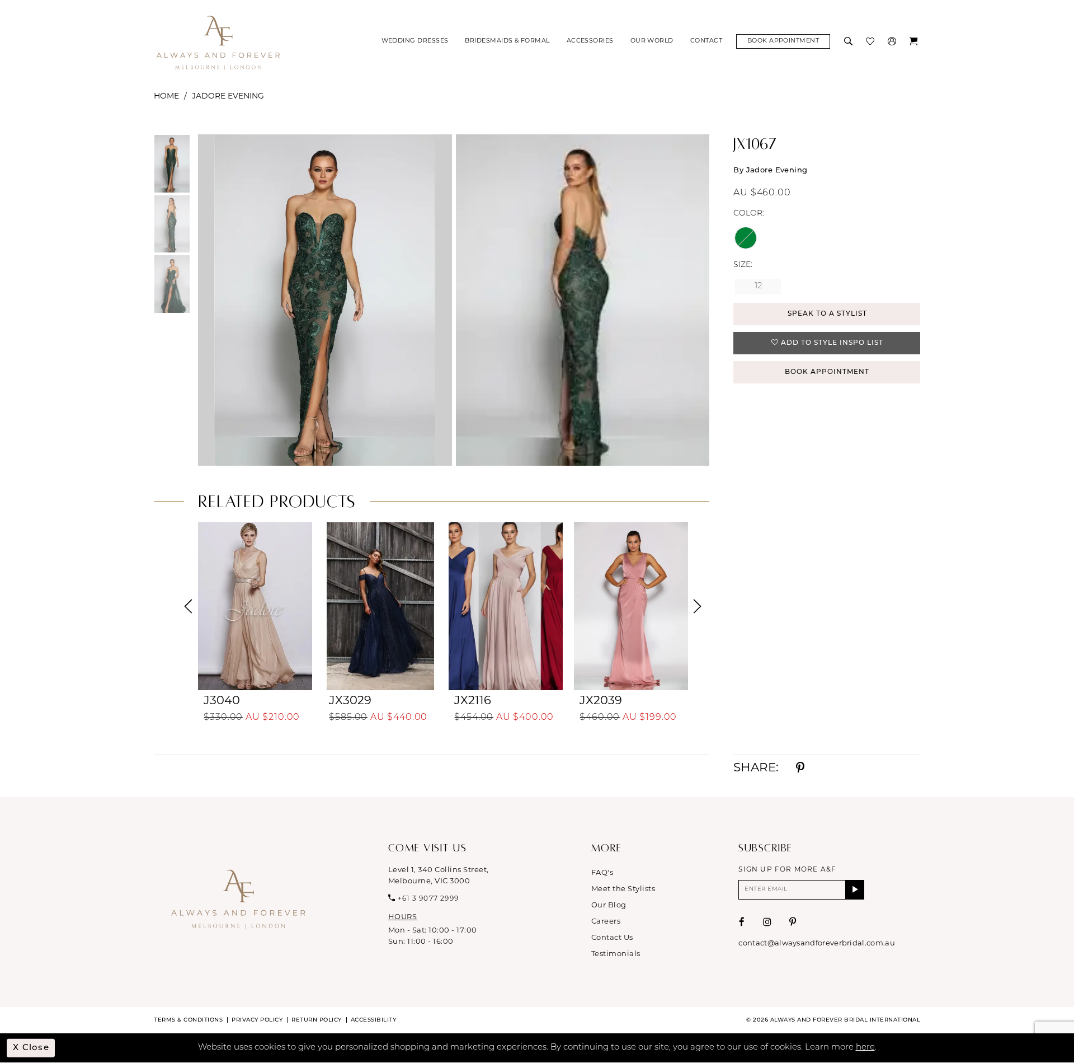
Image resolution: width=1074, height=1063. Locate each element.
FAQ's (602, 873)
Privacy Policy (257, 1020)
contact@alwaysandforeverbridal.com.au (816, 943)
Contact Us (612, 938)
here (865, 1047)
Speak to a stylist (827, 314)
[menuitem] (415, 41)
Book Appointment (827, 372)
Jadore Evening (228, 96)
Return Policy (316, 1020)
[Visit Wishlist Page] (871, 41)
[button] (893, 41)
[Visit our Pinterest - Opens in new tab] (793, 922)
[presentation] (255, 606)
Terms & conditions (188, 1020)
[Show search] (849, 41)
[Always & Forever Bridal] (218, 42)
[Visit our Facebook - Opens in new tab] (742, 922)
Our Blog (608, 905)
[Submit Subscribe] (855, 890)
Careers (606, 921)
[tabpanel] (323, 300)
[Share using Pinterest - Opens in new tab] (800, 768)
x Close (31, 1047)
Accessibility (374, 1020)
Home (166, 96)
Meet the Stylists (623, 889)
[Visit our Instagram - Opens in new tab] (767, 922)
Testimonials (615, 954)
